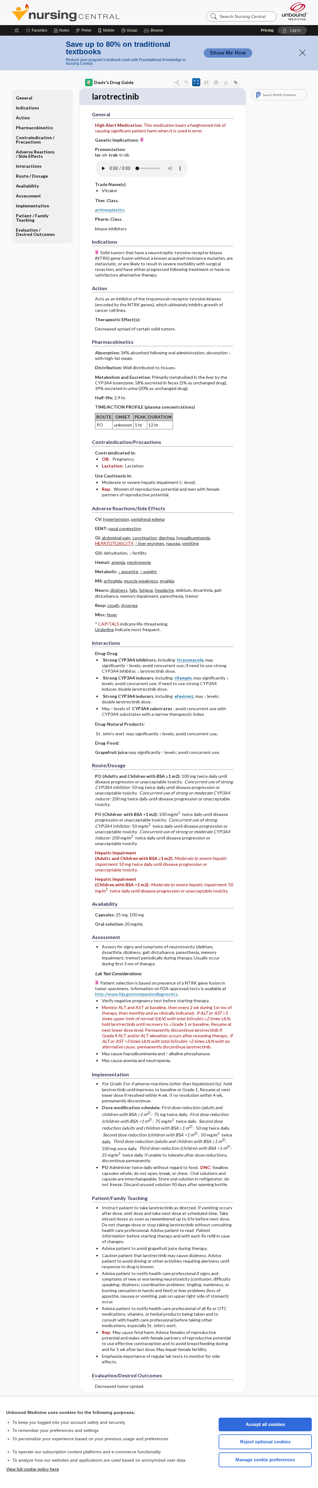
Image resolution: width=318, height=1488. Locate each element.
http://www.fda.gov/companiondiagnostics (136, 994)
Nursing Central (88, 12)
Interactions (29, 166)
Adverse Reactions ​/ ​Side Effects (36, 154)
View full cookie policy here (32, 1469)
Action (23, 117)
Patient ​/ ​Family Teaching (32, 218)
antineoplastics (110, 209)
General (24, 97)
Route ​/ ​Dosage (32, 176)
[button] (154, 30)
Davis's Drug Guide (114, 82)
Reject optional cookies (265, 1441)
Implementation (32, 205)
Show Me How (228, 52)
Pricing (267, 30)
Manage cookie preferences (265, 1459)
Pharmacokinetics (34, 127)
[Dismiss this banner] (302, 53)
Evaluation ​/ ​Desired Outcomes (35, 232)
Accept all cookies (265, 1424)
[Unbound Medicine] (294, 11)
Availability (27, 185)
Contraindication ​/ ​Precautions (35, 139)
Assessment (28, 195)
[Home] (17, 30)
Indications (27, 107)
